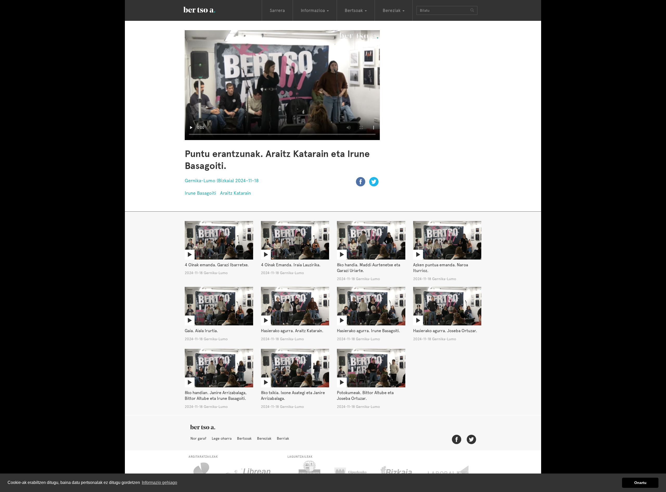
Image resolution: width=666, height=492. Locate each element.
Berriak (283, 438)
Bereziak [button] (392, 10)
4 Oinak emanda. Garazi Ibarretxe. (217, 264)
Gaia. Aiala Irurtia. (201, 330)
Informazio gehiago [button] (159, 482)
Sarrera (277, 10)
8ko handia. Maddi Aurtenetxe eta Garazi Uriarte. (368, 267)
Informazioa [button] (313, 10)
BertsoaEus (207, 9)
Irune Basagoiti (200, 193)
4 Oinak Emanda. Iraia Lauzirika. (291, 264)
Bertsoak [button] (354, 10)
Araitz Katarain (235, 193)
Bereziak (264, 438)
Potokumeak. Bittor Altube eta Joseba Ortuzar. (365, 395)
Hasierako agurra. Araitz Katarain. (292, 330)
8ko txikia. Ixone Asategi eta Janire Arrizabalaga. (293, 395)
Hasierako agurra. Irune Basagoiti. (368, 330)
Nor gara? (198, 438)
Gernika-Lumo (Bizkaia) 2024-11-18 (222, 180)
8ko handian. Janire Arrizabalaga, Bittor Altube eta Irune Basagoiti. (216, 395)
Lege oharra (222, 438)
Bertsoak (244, 438)
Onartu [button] (640, 483)
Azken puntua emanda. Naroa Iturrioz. (440, 267)
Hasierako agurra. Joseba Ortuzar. (445, 330)
